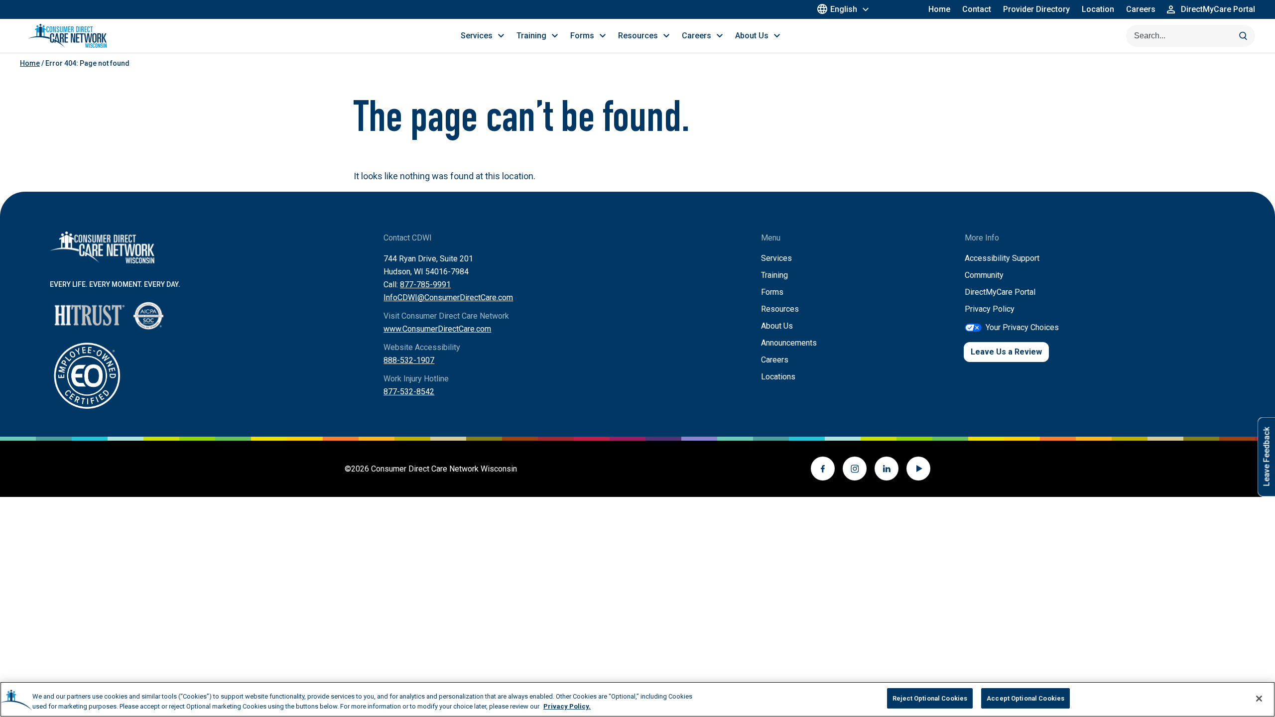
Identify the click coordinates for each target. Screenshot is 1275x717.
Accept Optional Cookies (1025, 698)
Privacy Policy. (567, 706)
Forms (772, 292)
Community (984, 275)
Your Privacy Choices (1022, 327)
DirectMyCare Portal (1000, 292)
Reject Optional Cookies (929, 698)
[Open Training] (555, 36)
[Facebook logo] (823, 468)
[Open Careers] (720, 36)
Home (939, 9)
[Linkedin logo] (886, 468)
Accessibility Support (1002, 258)
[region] (637, 699)
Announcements (789, 343)
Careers (1140, 9)
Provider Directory (1036, 9)
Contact (976, 9)
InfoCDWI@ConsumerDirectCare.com (448, 297)
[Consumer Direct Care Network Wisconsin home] (67, 36)
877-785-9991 (425, 284)
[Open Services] (501, 36)
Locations (778, 376)
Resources (780, 309)
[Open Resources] (666, 36)
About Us (777, 326)
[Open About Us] (777, 36)
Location (1098, 9)
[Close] (1259, 699)
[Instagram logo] (855, 468)
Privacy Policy (990, 309)
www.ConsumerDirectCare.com (437, 329)
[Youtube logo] (918, 468)
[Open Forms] (603, 36)
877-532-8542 (408, 391)
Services (776, 258)
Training (774, 275)
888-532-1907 (408, 360)
